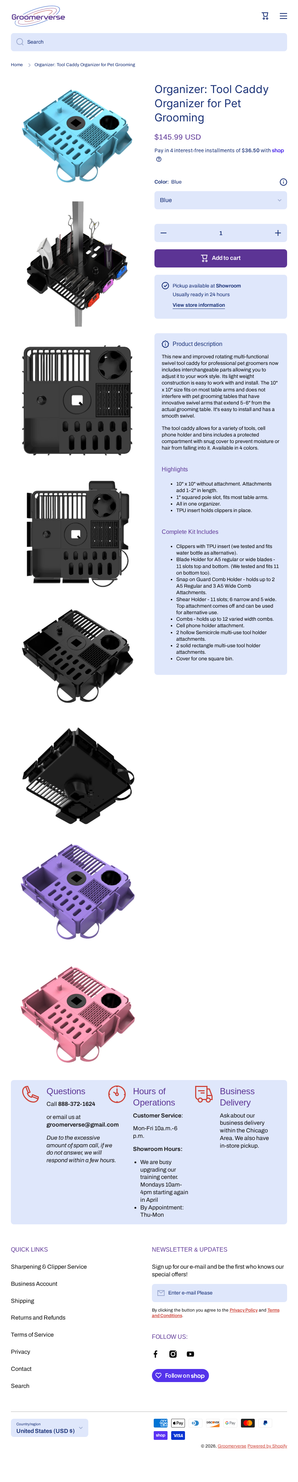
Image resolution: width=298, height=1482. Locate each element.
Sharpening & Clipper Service (49, 1267)
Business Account (34, 1284)
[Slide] (283, 182)
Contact (21, 1369)
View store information (199, 305)
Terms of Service (32, 1335)
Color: (168, 182)
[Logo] (38, 16)
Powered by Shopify (267, 1446)
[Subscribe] (278, 1293)
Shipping (22, 1301)
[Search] (17, 42)
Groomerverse (232, 1446)
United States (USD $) (45, 1431)
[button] (265, 16)
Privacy (20, 1352)
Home (17, 64)
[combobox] (149, 42)
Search (20, 1386)
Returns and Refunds (38, 1317)
